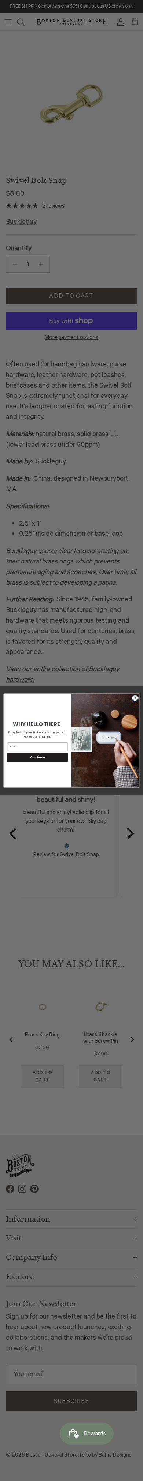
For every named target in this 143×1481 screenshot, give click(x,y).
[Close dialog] (135, 698)
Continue (37, 757)
